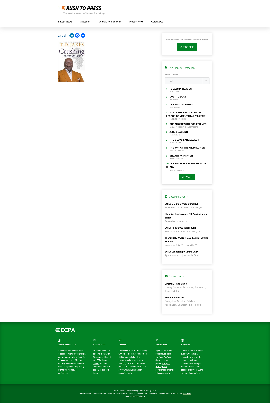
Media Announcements (110, 21)
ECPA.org (187, 393)
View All (187, 177)
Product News (136, 21)
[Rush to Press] (79, 8)
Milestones (85, 21)
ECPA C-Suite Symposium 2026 (181, 203)
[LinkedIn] (72, 35)
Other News (157, 21)
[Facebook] (77, 35)
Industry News (65, 21)
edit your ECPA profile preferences (163, 366)
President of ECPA (174, 297)
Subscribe (187, 47)
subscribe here (125, 373)
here (131, 360)
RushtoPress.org (131, 390)
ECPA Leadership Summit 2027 (181, 251)
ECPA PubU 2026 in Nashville (180, 227)
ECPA (142, 396)
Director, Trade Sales (176, 283)
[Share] (83, 35)
